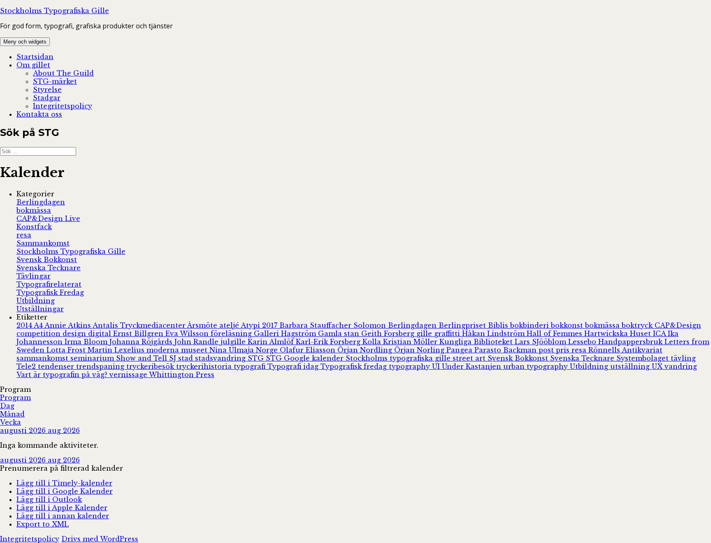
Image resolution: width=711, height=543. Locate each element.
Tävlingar (33, 276)
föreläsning (232, 333)
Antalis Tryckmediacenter (140, 325)
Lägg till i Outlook (49, 499)
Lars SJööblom (541, 342)
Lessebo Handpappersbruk (616, 342)
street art (470, 358)
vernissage (129, 374)
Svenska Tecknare (48, 268)
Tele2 (27, 366)
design (75, 333)
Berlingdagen (40, 202)
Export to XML (42, 524)
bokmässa (33, 210)
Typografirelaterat (48, 284)
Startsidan (34, 57)
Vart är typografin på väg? (62, 374)
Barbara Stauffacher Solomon (333, 325)
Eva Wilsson (188, 333)
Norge (268, 350)
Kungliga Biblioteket (477, 342)
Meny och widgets (24, 42)
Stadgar (46, 98)
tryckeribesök (151, 366)
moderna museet (177, 350)
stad (186, 358)
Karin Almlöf (272, 342)
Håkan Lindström (494, 333)
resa (23, 235)
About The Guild (63, 73)
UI (437, 366)
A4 (39, 325)
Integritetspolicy (62, 106)
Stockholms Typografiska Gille (54, 11)
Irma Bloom (87, 342)
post (547, 350)
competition (39, 333)
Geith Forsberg (388, 333)
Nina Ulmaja (232, 350)
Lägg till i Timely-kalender (64, 483)
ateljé (230, 325)
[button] (61, 468)
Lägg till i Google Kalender (64, 491)
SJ (173, 358)
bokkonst (568, 325)
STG (257, 358)
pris (564, 350)
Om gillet (33, 65)
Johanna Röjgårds (141, 342)
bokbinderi (530, 325)
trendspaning (101, 366)
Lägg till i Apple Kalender (61, 508)
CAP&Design (678, 325)
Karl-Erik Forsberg (329, 342)
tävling (683, 358)
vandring (681, 366)
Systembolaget (643, 358)
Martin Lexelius (117, 350)
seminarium (93, 358)
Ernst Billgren (139, 333)
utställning (631, 366)
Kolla (372, 342)
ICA (660, 333)
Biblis (499, 325)
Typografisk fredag (355, 366)
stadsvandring (221, 358)
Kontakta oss (39, 114)
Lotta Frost (67, 350)
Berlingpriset (463, 325)
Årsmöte (203, 325)
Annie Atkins (68, 325)
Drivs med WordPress (99, 539)
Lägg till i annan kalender (62, 516)
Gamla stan (339, 333)
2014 (25, 325)
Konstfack (34, 227)
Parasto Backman (506, 350)
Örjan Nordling (365, 350)
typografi (250, 366)
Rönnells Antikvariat (625, 350)
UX (658, 366)
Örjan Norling (420, 350)
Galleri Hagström (286, 333)
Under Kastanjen (472, 366)
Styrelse (47, 89)
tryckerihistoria (205, 366)
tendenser (57, 366)
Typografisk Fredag (50, 292)
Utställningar (40, 309)
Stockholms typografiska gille (399, 358)
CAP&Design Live (48, 218)
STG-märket (55, 81)
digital (100, 333)
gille (425, 333)
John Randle (197, 342)
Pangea (460, 350)
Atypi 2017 (260, 325)
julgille (234, 342)
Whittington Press (181, 374)
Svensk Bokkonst (46, 259)
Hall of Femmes (555, 333)
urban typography (536, 366)
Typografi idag (294, 366)
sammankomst (43, 358)
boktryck (638, 325)
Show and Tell (142, 358)
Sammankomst (43, 243)
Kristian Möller (411, 342)
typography (410, 366)
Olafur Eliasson (308, 350)
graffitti (448, 333)
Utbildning (35, 301)
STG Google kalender (306, 358)
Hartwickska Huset (618, 333)
